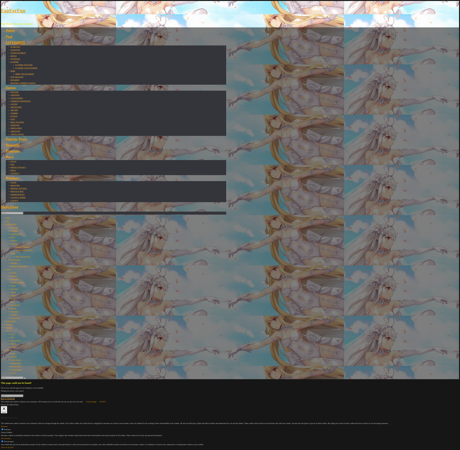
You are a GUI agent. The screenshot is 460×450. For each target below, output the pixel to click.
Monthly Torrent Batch (19, 266)
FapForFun (13, 10)
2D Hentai (14, 227)
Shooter (13, 308)
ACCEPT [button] (102, 402)
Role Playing (15, 305)
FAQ (12, 337)
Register (14, 357)
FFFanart (14, 240)
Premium (9, 328)
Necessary (7, 429)
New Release (15, 260)
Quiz (12, 302)
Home (8, 218)
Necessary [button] (4, 426)
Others (13, 295)
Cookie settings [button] (91, 402)
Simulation (15, 311)
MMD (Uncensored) (22, 257)
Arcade (13, 292)
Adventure (14, 289)
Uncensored (15, 279)
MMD (13, 253)
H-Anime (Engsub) (22, 247)
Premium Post (16, 366)
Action (13, 286)
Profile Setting (16, 360)
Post (7, 221)
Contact (13, 347)
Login (13, 353)
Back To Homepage (7, 399)
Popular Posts (11, 321)
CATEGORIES (11, 224)
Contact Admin (16, 370)
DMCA (13, 344)
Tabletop (14, 315)
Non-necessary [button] (6, 438)
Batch (13, 237)
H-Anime (14, 244)
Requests (9, 324)
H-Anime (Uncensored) (24, 250)
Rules (13, 334)
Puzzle (13, 299)
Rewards (14, 263)
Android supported (18, 282)
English (13, 273)
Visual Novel (15, 318)
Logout (13, 373)
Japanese (14, 276)
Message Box (16, 363)
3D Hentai (14, 231)
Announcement (16, 234)
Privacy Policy (16, 341)
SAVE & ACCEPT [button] (7, 447)
